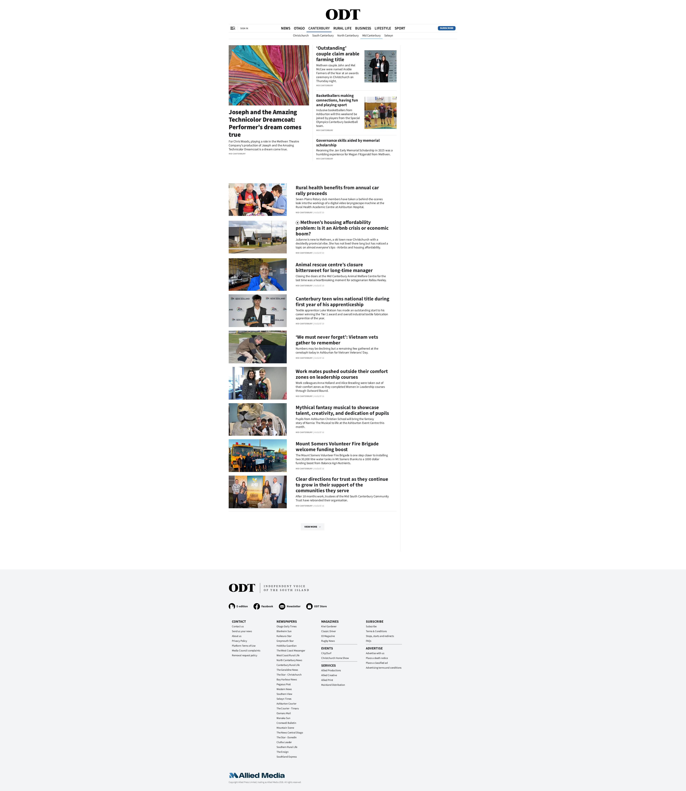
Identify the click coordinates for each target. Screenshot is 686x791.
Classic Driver (328, 631)
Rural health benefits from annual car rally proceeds (337, 190)
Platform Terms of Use (243, 646)
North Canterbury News (289, 660)
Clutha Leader (284, 742)
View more (310, 527)
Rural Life (342, 28)
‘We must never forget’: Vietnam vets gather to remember (337, 339)
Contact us (238, 626)
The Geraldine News (287, 670)
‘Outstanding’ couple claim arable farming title (337, 54)
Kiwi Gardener (329, 626)
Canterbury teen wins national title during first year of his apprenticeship (342, 301)
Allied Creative (329, 675)
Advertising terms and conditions (383, 668)
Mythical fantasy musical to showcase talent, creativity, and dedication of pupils (342, 410)
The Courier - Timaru (288, 708)
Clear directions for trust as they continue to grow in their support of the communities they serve (342, 485)
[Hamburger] (232, 28)
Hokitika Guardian (286, 646)
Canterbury (319, 28)
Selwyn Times (284, 699)
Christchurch (301, 35)
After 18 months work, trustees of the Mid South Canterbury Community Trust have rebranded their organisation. (342, 498)
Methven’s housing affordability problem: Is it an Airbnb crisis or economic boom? (342, 228)
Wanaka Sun (283, 718)
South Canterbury (323, 35)
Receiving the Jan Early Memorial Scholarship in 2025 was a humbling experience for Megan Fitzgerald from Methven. (354, 152)
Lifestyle (383, 28)
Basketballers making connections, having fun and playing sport (337, 100)
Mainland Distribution (333, 685)
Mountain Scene (285, 728)
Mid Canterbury (371, 35)
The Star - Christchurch (289, 675)
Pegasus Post (284, 684)
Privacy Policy (239, 641)
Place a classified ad (377, 663)
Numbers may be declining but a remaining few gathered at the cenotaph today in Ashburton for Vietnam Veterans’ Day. (337, 350)
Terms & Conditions (376, 631)
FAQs (368, 641)
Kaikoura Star (284, 636)
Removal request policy (244, 655)
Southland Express (287, 757)
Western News (284, 689)
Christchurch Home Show (335, 658)
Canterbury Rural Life (288, 665)
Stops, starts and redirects (380, 636)
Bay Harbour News (287, 679)
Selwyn (388, 35)
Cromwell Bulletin (286, 723)
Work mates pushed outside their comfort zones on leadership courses (342, 374)
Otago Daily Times (286, 626)
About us (236, 636)
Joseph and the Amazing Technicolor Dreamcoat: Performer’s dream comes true (265, 123)
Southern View (284, 694)
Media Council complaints (246, 650)
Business (363, 28)
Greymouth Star (285, 641)
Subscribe (446, 28)
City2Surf (326, 653)
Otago (299, 28)
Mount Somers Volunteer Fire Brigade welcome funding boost (337, 446)
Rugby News (328, 641)
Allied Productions (331, 670)
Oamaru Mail (284, 713)
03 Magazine (328, 636)
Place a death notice (377, 658)
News (285, 28)
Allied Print (327, 680)
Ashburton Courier (286, 704)
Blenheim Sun (284, 631)
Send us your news (242, 631)
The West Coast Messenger (291, 650)
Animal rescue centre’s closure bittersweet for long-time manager (334, 267)
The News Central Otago (290, 733)
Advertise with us (375, 653)
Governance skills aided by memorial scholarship (348, 143)
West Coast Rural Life (288, 655)
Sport (400, 28)
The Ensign (283, 752)
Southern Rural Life (287, 747)
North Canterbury (348, 35)
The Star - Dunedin (287, 737)
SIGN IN (244, 28)
